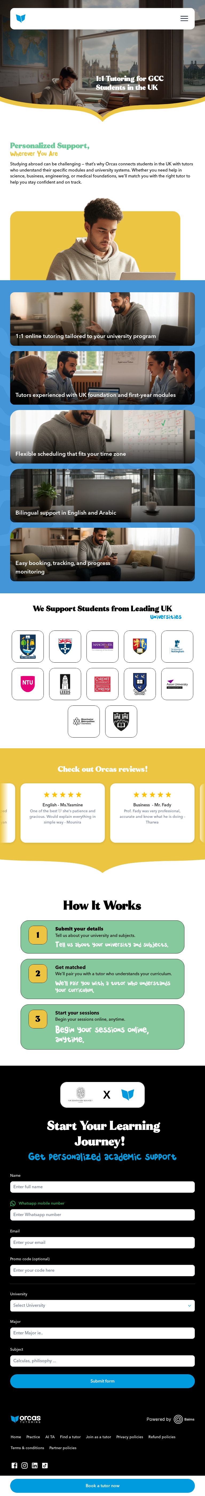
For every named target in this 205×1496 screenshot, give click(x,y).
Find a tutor (70, 1437)
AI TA (50, 1437)
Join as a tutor (98, 1437)
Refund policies (161, 1437)
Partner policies (62, 1448)
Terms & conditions (27, 1448)
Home (16, 1437)
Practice (33, 1437)
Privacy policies (129, 1437)
